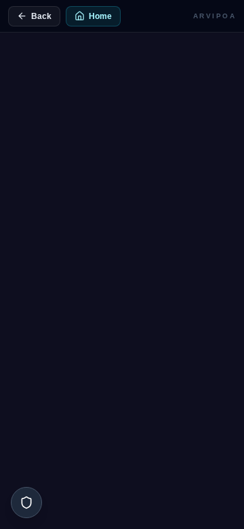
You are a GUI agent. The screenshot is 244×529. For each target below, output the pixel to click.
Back (41, 16)
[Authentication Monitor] (26, 502)
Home (100, 16)
